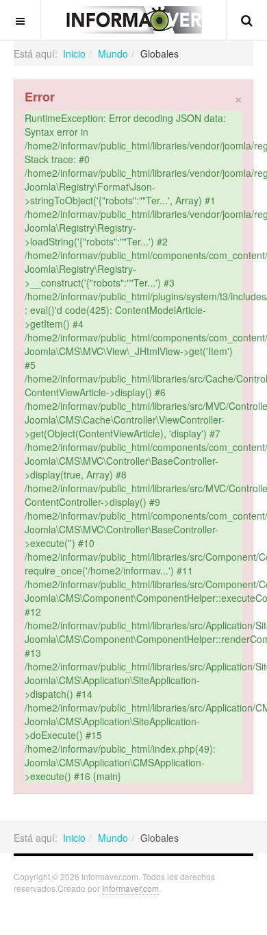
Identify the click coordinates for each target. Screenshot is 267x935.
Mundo (113, 53)
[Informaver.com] (133, 20)
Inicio (74, 53)
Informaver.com (130, 888)
